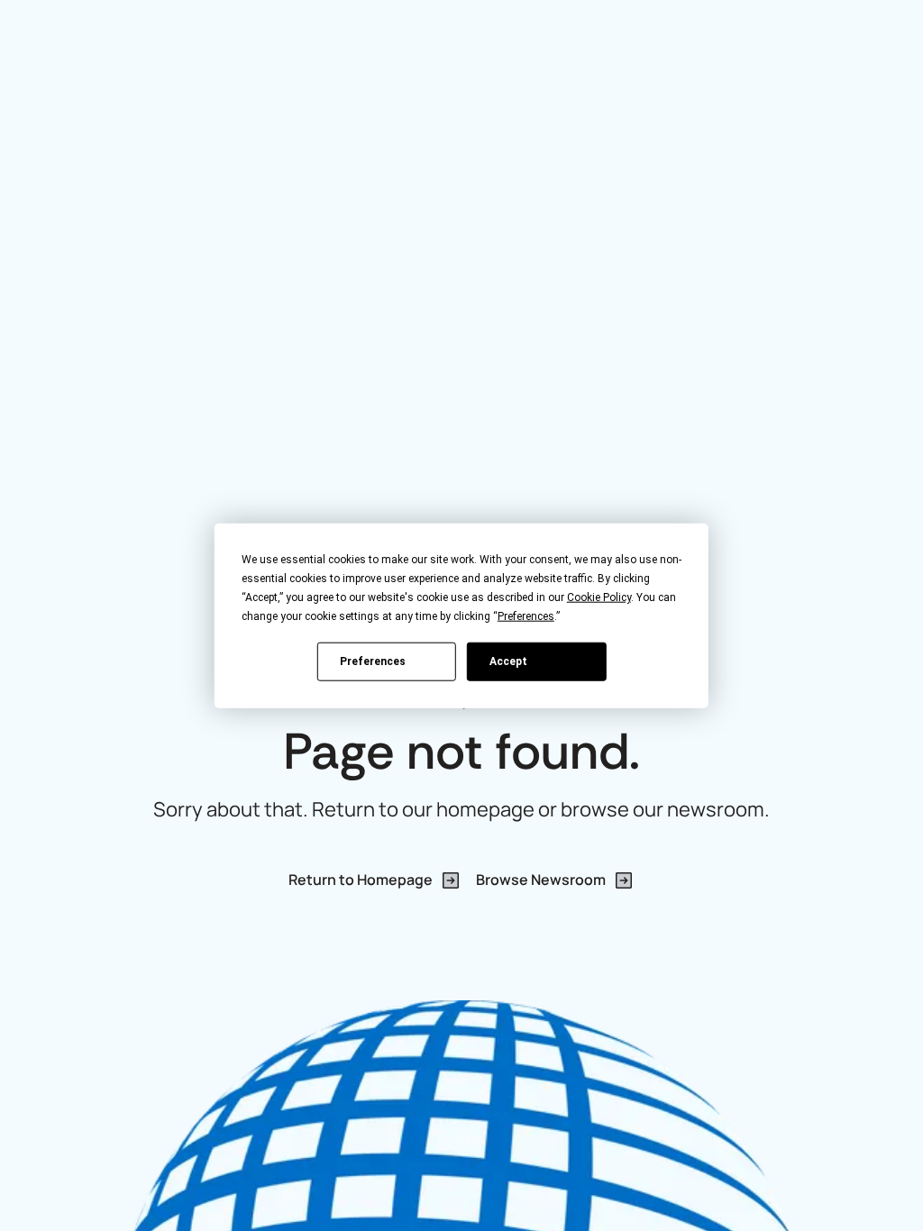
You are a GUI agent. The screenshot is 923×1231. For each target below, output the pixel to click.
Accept (508, 660)
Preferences (373, 660)
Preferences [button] (526, 616)
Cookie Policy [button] (599, 597)
